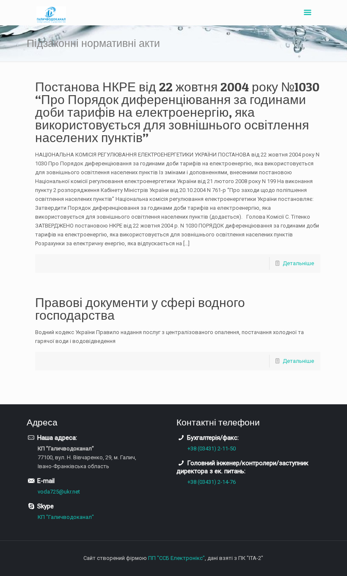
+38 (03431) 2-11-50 (211, 448)
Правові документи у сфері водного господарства (140, 309)
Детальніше (298, 263)
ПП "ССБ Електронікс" (176, 558)
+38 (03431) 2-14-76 (211, 482)
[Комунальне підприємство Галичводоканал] (51, 12)
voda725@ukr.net (59, 491)
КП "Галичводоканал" (66, 517)
